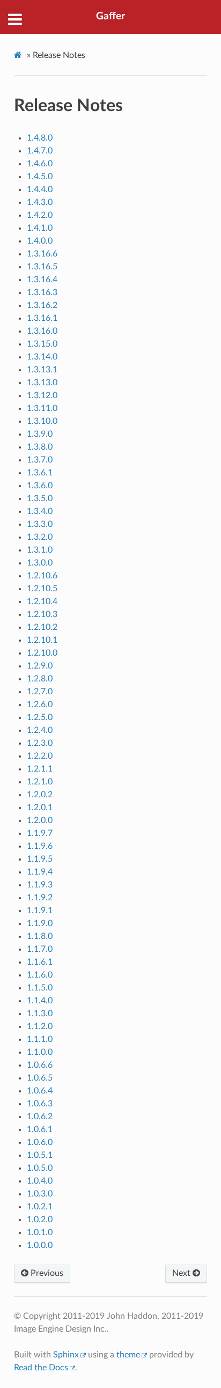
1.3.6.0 (40, 485)
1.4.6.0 (40, 163)
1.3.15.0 (42, 344)
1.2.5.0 (40, 717)
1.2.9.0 (40, 666)
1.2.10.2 (42, 627)
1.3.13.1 (42, 369)
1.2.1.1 (40, 769)
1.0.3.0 (40, 1193)
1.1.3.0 (40, 1013)
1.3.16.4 (42, 279)
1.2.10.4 (42, 601)
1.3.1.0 (40, 550)
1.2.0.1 (40, 807)
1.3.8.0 (40, 447)
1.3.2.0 (40, 537)
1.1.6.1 (40, 962)
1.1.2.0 (40, 1026)
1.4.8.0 (40, 138)
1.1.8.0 (40, 936)
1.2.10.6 (42, 575)
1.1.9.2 (40, 897)
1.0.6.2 (40, 1116)
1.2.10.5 (42, 588)
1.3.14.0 (42, 356)
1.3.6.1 (40, 472)
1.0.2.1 (40, 1206)
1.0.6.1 (40, 1129)
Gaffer (110, 16)
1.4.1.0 (40, 228)
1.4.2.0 (40, 215)
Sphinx (66, 1354)
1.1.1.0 (40, 1039)
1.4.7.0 (40, 150)
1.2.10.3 (42, 614)
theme (128, 1354)
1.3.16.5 (42, 266)
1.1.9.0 (40, 923)
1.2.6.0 (40, 704)
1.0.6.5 (40, 1078)
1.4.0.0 (40, 241)
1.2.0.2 (40, 794)
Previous (45, 1273)
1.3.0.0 (40, 563)
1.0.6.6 (40, 1065)
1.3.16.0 (42, 331)
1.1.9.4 (40, 872)
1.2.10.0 (42, 653)
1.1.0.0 (40, 1052)
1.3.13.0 (42, 382)
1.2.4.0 (40, 730)
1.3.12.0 (42, 395)
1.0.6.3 (40, 1103)
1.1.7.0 (40, 949)
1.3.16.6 (42, 253)
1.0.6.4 (40, 1090)
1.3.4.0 (40, 511)
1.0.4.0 (40, 1181)
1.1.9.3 (40, 884)
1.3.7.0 (40, 460)
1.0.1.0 (40, 1232)
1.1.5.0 (40, 987)
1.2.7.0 (40, 691)
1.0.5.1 (40, 1155)
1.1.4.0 (40, 1000)
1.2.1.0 (40, 781)
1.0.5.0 (40, 1168)
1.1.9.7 (40, 833)
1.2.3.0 (40, 743)
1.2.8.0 (40, 678)
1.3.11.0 (42, 408)
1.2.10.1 (42, 640)
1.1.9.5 (40, 859)
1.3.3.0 (40, 524)
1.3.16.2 (42, 305)
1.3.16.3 (42, 292)
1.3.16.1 (42, 318)
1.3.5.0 (40, 498)
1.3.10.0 (42, 421)
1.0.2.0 (40, 1219)
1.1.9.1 (40, 910)
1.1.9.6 (40, 846)
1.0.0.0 (40, 1245)
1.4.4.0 (40, 189)
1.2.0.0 (40, 820)
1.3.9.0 (40, 434)
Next (182, 1273)
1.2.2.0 (40, 756)
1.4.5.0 (40, 176)
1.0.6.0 (40, 1142)
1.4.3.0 (40, 202)
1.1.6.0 (40, 975)
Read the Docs (41, 1367)
